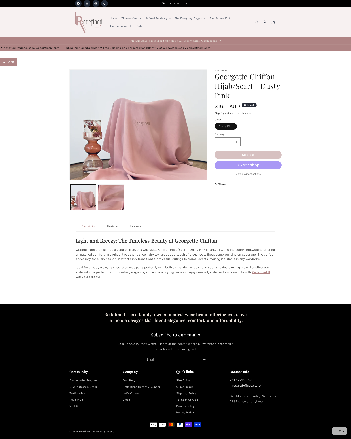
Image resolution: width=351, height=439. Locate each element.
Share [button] (222, 184)
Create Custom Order (83, 386)
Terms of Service (187, 399)
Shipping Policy (186, 393)
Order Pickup (184, 386)
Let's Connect (132, 393)
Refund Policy (185, 412)
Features (113, 226)
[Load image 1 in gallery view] (83, 197)
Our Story (129, 380)
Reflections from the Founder (141, 386)
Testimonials (77, 393)
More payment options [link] (248, 174)
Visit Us (74, 406)
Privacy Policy (185, 406)
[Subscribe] (204, 359)
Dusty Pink (227, 127)
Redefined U (261, 272)
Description (88, 226)
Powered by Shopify (104, 431)
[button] (131, 18)
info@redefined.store (245, 385)
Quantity (219, 134)
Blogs (126, 399)
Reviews (135, 226)
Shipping (220, 113)
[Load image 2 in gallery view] (111, 197)
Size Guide (183, 380)
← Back (8, 62)
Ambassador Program (83, 380)
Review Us (76, 399)
